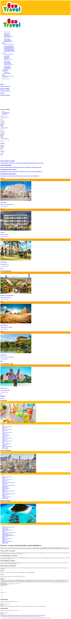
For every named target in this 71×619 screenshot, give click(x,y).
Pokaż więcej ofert (5, 448)
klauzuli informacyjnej (19, 580)
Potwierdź (1, 124)
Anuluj (1, 125)
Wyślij (1, 605)
